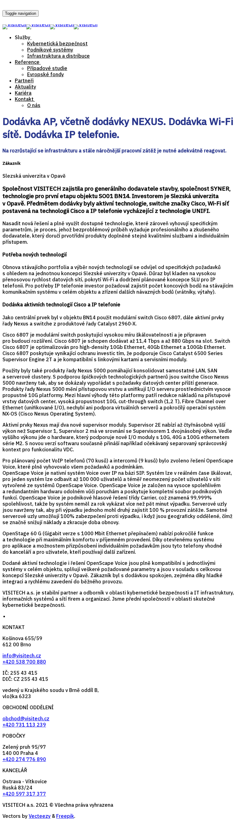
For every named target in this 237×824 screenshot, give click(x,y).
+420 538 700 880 (24, 662)
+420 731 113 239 (24, 725)
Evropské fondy (45, 74)
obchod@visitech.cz (25, 718)
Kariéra (23, 93)
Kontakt (24, 99)
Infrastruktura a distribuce (58, 56)
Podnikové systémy (50, 50)
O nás (33, 105)
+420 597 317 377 (24, 794)
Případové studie (47, 68)
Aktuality (25, 87)
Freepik (65, 816)
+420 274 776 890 (24, 759)
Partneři (24, 80)
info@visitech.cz (21, 655)
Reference (27, 62)
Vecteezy (40, 816)
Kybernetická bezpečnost (57, 43)
